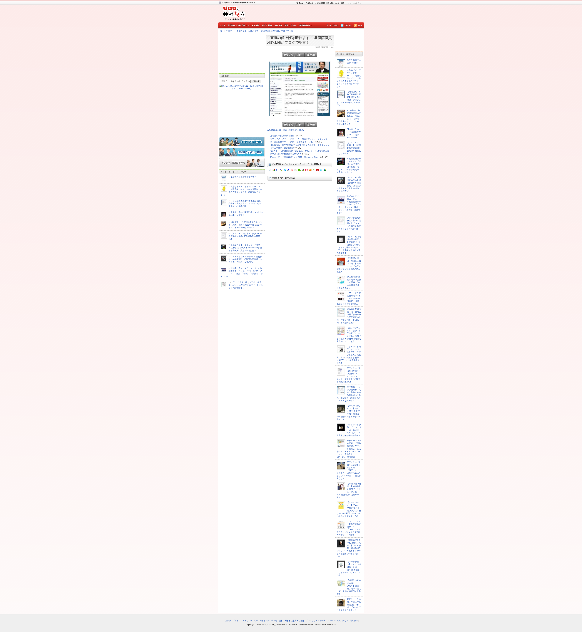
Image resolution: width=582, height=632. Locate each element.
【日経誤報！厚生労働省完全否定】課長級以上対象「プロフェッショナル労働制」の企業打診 (245, 203)
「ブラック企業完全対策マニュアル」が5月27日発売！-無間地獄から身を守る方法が (349, 298)
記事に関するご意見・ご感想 (291, 620)
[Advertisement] (304, 13)
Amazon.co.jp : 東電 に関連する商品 (285, 130)
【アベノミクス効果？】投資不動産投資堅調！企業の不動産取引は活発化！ (245, 236)
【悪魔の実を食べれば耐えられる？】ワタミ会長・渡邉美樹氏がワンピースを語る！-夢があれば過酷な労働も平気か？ (349, 548)
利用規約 (227, 620)
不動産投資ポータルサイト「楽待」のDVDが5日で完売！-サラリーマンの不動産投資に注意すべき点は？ (245, 248)
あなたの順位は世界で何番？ (243, 177)
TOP (221, 31)
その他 (229, 31)
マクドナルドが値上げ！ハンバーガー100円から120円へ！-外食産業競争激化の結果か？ (349, 430)
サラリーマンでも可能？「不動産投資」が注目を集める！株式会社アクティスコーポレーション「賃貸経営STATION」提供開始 (349, 448)
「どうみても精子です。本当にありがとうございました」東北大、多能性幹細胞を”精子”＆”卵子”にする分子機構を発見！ (349, 354)
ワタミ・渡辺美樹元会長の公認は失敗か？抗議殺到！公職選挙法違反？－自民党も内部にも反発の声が (245, 259)
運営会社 (354, 620)
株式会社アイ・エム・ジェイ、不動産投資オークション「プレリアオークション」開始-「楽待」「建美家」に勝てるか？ (349, 204)
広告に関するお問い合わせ (265, 620)
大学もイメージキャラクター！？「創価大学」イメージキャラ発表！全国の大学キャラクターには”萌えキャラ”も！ (349, 78)
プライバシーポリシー (242, 620)
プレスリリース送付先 (315, 620)
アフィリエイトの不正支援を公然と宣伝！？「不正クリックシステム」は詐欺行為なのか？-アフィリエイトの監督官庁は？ (349, 470)
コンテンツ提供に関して (337, 620)
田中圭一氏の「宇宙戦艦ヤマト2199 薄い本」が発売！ (295, 157)
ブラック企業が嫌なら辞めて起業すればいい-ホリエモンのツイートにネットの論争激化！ (246, 285)
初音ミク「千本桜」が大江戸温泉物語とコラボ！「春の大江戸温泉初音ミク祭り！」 (349, 604)
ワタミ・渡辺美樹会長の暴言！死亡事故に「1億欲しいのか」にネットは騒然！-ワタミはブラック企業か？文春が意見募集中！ (349, 244)
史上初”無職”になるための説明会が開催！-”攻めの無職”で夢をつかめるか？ (349, 282)
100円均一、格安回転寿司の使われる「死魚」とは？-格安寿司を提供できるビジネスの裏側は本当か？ (246, 225)
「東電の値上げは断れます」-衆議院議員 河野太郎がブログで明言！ (265, 31)
